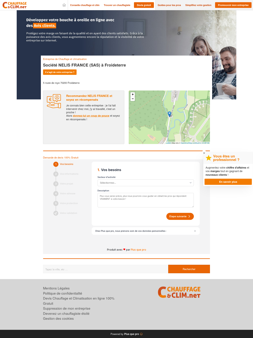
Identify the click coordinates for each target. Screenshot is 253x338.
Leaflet (168, 143)
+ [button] (133, 94)
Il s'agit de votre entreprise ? (59, 72)
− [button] (133, 99)
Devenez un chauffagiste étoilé (66, 313)
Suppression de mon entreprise (66, 308)
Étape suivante (178, 216)
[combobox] (144, 182)
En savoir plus (228, 182)
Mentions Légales (56, 288)
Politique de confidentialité (62, 293)
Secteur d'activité (107, 177)
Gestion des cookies (58, 318)
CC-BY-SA (205, 143)
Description (103, 190)
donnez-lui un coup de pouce (91, 116)
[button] (85, 5)
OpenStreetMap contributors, (191, 143)
